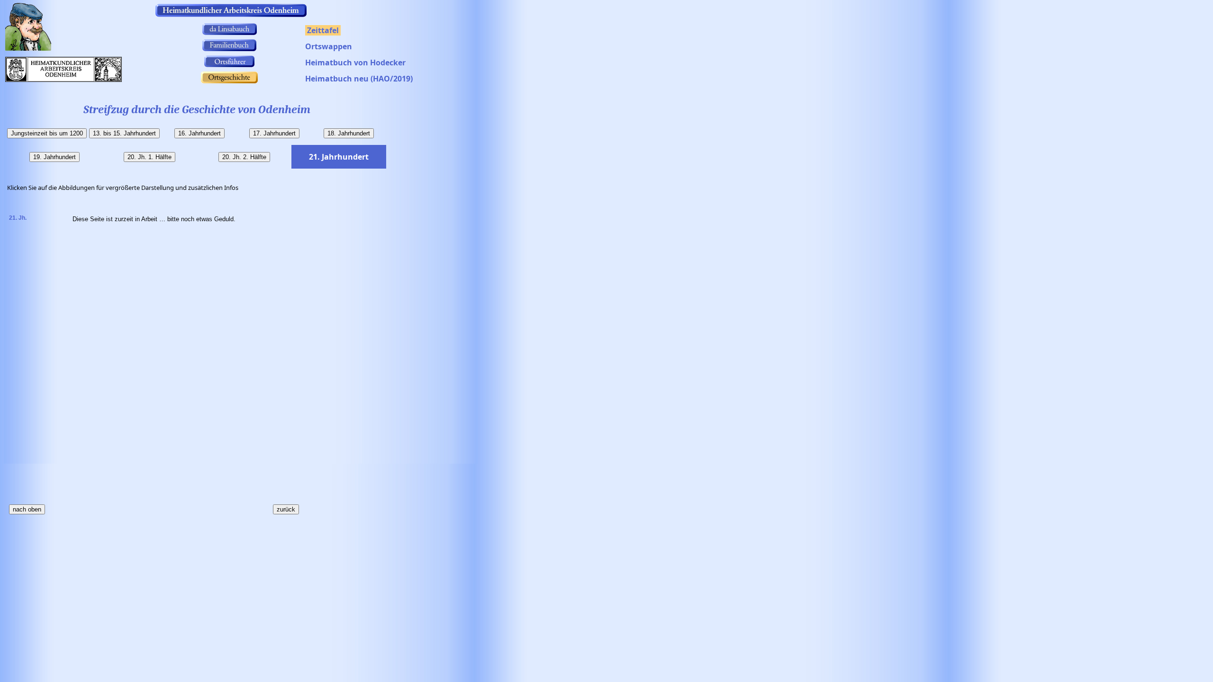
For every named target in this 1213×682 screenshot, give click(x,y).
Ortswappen (328, 46)
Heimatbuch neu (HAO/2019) (359, 78)
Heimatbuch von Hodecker (355, 62)
